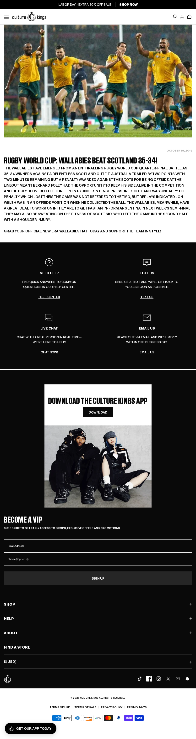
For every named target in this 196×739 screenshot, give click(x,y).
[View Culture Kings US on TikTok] (139, 678)
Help (9, 618)
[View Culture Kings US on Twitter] (168, 678)
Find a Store (17, 647)
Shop (9, 604)
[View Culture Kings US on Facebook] (149, 678)
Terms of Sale (85, 707)
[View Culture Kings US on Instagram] (158, 678)
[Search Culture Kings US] (175, 17)
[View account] (182, 17)
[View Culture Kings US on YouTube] (178, 678)
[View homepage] (29, 16)
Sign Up (98, 578)
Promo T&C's (137, 707)
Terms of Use (59, 707)
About (11, 632)
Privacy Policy (111, 707)
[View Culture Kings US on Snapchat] (187, 678)
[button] (189, 17)
